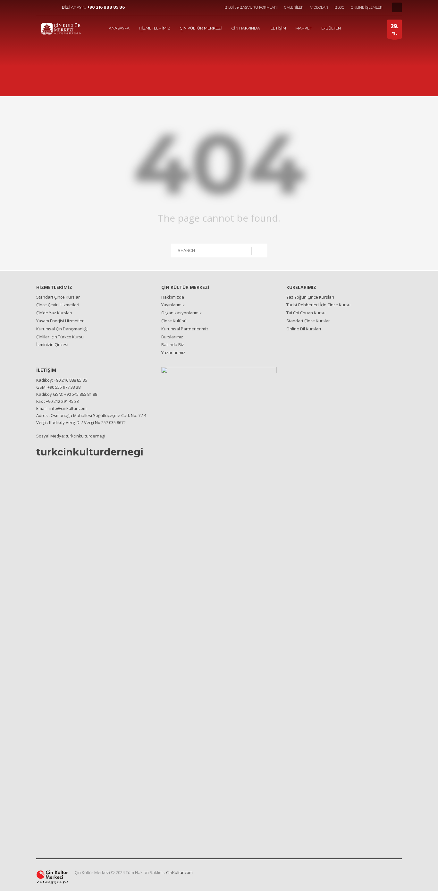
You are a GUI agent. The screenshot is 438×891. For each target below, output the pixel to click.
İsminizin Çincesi (52, 344)
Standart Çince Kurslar (58, 297)
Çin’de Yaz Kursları (54, 313)
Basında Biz (172, 344)
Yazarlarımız (173, 352)
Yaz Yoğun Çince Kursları (310, 297)
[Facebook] (41, 7)
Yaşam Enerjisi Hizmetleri (60, 321)
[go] (259, 251)
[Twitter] (50, 7)
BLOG (339, 7)
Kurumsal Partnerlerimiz (184, 329)
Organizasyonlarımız (181, 313)
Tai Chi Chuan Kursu (305, 313)
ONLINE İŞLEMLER (367, 7)
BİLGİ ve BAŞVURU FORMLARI (251, 7)
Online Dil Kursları (303, 329)
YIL (395, 29)
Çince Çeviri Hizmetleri (57, 305)
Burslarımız (172, 337)
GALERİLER (294, 7)
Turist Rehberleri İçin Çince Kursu (318, 305)
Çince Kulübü (174, 321)
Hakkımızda (172, 297)
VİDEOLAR (319, 7)
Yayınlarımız (173, 305)
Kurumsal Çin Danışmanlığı (62, 329)
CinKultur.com (179, 872)
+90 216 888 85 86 (106, 7)
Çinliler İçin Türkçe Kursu (60, 337)
